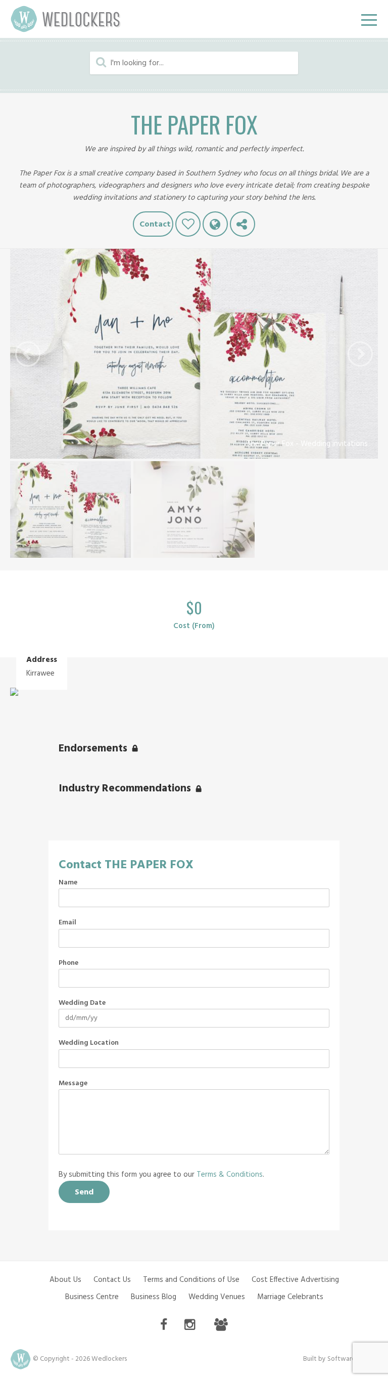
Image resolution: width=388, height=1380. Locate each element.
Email (67, 922)
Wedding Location (89, 1043)
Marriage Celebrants (290, 1297)
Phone (68, 963)
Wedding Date (82, 1003)
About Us (65, 1280)
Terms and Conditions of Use (191, 1280)
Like (188, 224)
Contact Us (112, 1280)
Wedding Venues (216, 1297)
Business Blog (153, 1297)
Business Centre (92, 1297)
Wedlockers (65, 19)
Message (73, 1083)
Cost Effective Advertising (295, 1280)
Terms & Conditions (230, 1175)
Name (68, 882)
